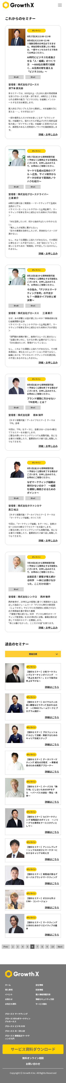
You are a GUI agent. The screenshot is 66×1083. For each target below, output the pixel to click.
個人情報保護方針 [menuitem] (43, 994)
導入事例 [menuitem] (9, 989)
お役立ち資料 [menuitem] (10, 1004)
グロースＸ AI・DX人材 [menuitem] (15, 1031)
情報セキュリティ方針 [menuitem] (45, 999)
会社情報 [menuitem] (39, 984)
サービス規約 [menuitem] (41, 1004)
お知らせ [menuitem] (9, 999)
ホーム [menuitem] (8, 984)
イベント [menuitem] (9, 994)
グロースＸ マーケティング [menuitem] (16, 1013)
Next (60, 946)
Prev (6, 946)
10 (52, 946)
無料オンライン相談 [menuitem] (33, 1058)
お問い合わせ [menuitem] (33, 1064)
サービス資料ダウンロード (33, 1049)
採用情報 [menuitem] (39, 989)
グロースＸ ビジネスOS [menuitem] (15, 1026)
